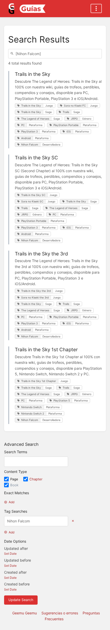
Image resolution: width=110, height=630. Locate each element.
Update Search (20, 600)
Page (14, 479)
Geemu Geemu (24, 613)
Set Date (10, 553)
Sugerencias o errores (59, 613)
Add (11, 502)
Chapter (35, 479)
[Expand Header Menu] (96, 8)
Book (14, 485)
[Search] (12, 53)
